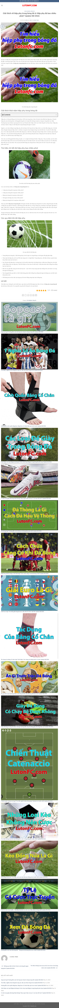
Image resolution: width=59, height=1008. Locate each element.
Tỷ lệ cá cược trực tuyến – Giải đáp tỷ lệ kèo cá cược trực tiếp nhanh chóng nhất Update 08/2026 (25, 910)
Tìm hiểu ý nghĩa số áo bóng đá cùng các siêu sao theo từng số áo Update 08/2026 (22, 370)
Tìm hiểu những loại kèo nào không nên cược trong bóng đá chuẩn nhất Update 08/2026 (23, 839)
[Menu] (2, 5)
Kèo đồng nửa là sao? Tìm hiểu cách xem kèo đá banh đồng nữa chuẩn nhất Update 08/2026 (24, 877)
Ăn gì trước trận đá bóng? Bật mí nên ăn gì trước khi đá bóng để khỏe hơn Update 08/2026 (24, 693)
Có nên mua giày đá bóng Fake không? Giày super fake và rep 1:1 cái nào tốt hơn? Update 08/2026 (26, 498)
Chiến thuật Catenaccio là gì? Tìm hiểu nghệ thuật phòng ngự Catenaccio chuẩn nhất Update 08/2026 (27, 801)
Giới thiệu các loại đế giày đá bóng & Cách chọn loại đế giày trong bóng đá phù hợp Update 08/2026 (26, 462)
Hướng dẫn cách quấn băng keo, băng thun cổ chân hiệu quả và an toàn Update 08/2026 (23, 426)
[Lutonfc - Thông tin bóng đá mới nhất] (29, 5)
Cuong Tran (36, 20)
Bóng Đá (33, 11)
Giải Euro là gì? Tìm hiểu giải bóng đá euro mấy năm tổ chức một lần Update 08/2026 (22, 611)
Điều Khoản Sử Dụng (40, 1003)
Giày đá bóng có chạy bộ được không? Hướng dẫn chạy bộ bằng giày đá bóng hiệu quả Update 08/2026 (27, 726)
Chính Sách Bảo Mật (29, 1003)
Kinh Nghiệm (27, 11)
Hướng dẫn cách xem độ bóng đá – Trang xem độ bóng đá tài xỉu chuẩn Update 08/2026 (23, 950)
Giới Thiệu (16, 1003)
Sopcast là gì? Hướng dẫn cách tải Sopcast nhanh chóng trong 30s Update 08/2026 (22, 332)
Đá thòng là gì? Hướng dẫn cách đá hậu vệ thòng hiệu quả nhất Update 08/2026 (21, 531)
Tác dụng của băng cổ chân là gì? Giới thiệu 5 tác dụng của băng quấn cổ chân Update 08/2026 (25, 659)
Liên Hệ (21, 1003)
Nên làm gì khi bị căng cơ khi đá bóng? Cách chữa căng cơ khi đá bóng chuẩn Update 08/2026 (24, 573)
